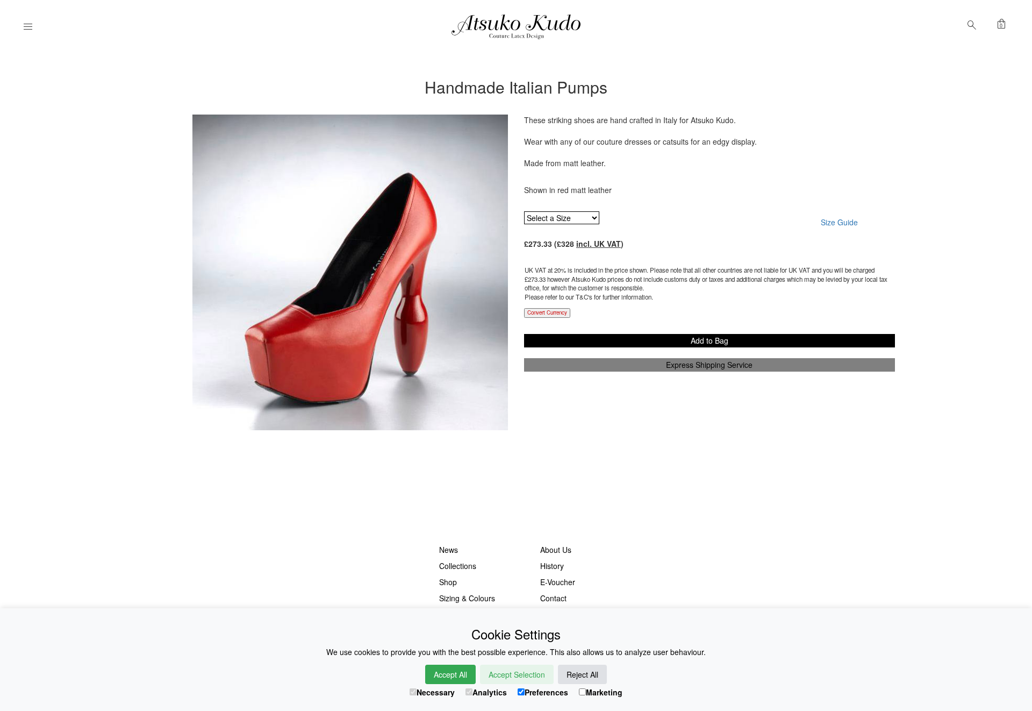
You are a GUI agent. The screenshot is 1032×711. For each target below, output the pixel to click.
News (448, 549)
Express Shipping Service (709, 364)
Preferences (546, 692)
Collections (457, 565)
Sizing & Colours (467, 598)
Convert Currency (547, 312)
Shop (448, 582)
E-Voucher (557, 582)
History (552, 565)
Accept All (450, 674)
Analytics (489, 692)
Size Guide (839, 222)
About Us (555, 549)
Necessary (436, 692)
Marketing (604, 692)
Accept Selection (517, 674)
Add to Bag (709, 340)
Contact (553, 598)
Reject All (582, 674)
